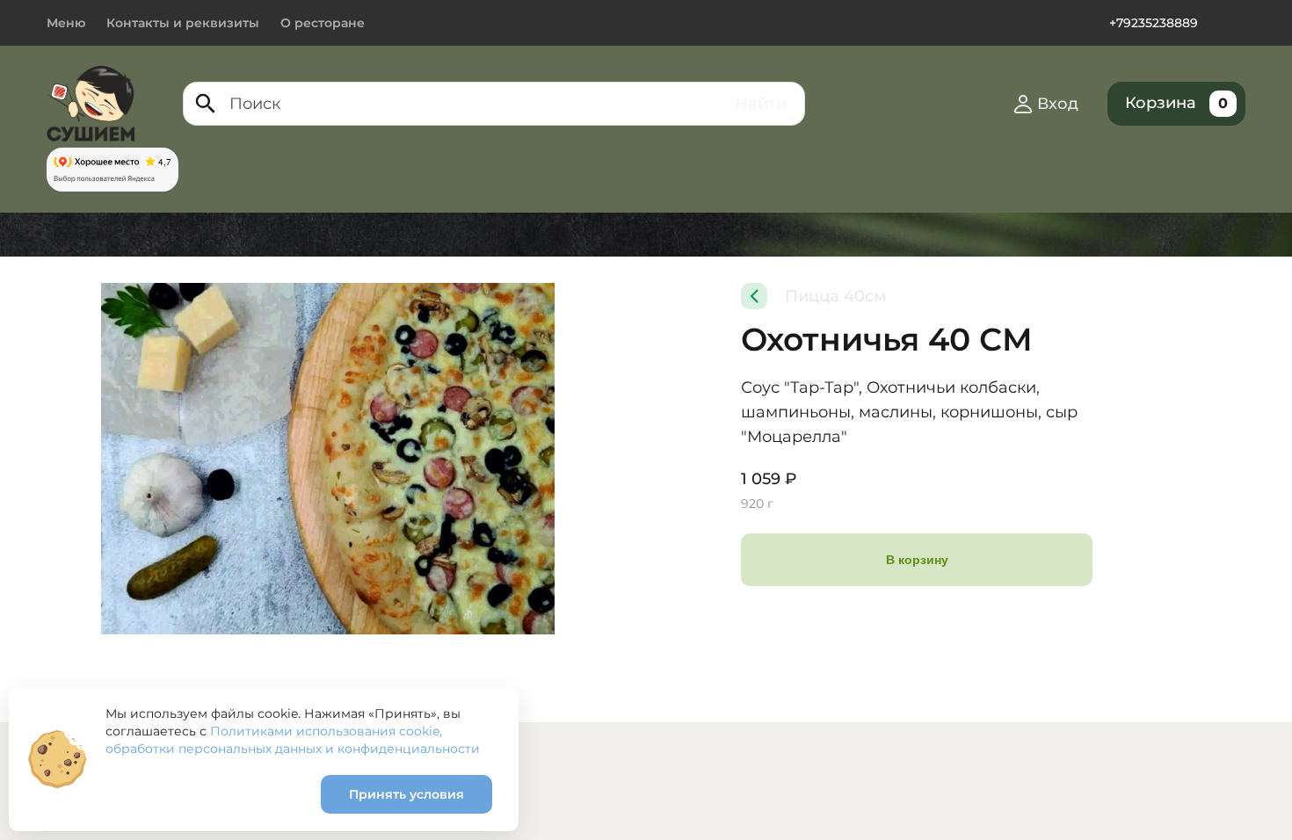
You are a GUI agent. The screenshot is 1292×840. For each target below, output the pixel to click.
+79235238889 (1153, 23)
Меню (66, 23)
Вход (1057, 103)
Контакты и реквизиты (182, 23)
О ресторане (322, 23)
